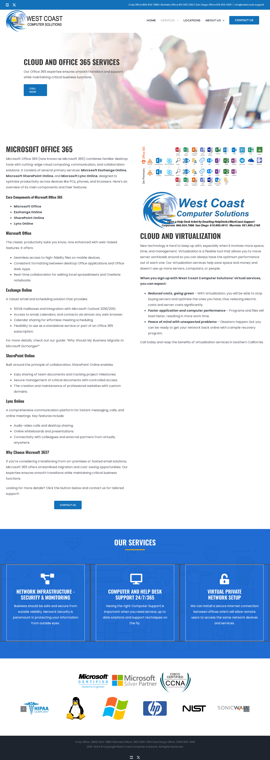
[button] (23, 709)
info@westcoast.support (249, 4)
